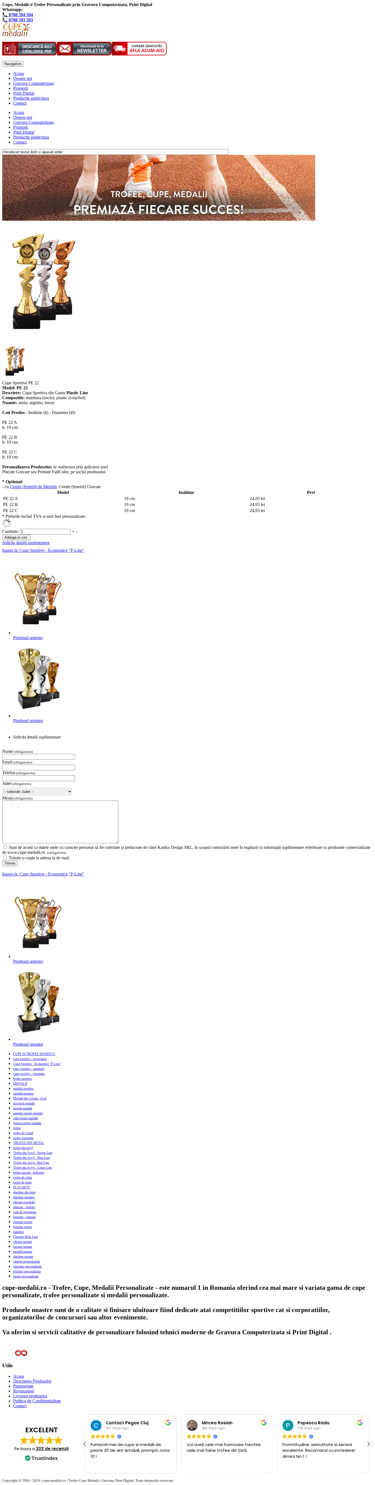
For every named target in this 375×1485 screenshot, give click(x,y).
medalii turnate (22, 1252)
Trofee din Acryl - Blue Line (31, 1158)
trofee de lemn (22, 1182)
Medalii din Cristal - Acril (29, 1098)
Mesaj (7, 798)
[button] (368, 1444)
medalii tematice (23, 1093)
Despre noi (22, 78)
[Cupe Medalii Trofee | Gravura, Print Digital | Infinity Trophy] (16, 34)
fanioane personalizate (27, 1266)
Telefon (8, 772)
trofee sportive (22, 1079)
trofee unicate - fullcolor (28, 1172)
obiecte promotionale (26, 1261)
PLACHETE (21, 1187)
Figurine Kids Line (25, 1237)
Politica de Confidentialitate (37, 1401)
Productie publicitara (31, 98)
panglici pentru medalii (28, 1113)
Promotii (20, 88)
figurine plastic (22, 1222)
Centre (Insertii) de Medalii (33, 486)
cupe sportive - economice (30, 1059)
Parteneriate (23, 1386)
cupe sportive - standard (28, 1069)
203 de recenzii (52, 1449)
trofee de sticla (22, 1177)
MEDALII (20, 1084)
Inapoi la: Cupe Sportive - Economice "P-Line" (43, 550)
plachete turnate (23, 1257)
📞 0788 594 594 (17, 14)
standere (18, 1232)
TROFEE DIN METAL (28, 1143)
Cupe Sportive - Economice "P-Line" (37, 1064)
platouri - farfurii (24, 1207)
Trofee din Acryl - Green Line (32, 1168)
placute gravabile (24, 1202)
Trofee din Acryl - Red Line (31, 1163)
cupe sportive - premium (29, 1074)
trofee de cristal (23, 1133)
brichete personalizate (27, 1271)
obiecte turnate (22, 1242)
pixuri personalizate (25, 1276)
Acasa (18, 73)
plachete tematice (24, 1197)
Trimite (9, 863)
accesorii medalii (24, 1103)
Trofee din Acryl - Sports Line (32, 1153)
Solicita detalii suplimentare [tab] (37, 737)
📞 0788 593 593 (17, 20)
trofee (17, 1128)
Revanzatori (23, 1391)
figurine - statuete (24, 1217)
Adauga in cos (15, 537)
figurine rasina (22, 1227)
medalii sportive (23, 1088)
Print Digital (23, 93)
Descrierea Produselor (32, 1381)
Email (7, 762)
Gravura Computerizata (33, 83)
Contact (20, 103)
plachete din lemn (24, 1192)
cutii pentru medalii (25, 1118)
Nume (7, 751)
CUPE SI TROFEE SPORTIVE (34, 1054)
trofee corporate (23, 1138)
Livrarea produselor (30, 1396)
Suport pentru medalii (27, 1123)
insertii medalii (22, 1108)
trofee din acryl (23, 1148)
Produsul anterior (28, 637)
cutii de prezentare (25, 1212)
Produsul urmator (28, 720)
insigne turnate (22, 1247)
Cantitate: (11, 531)
